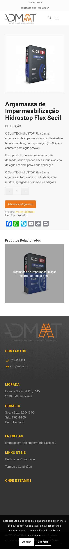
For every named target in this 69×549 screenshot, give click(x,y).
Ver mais (43, 542)
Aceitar (26, 542)
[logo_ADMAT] (28, 18)
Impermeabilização (25, 212)
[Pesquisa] (47, 18)
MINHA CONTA (36, 2)
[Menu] (57, 18)
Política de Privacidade (20, 459)
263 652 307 (17, 360)
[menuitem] (35, 3)
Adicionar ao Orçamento (20, 204)
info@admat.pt (19, 366)
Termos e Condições (18, 466)
